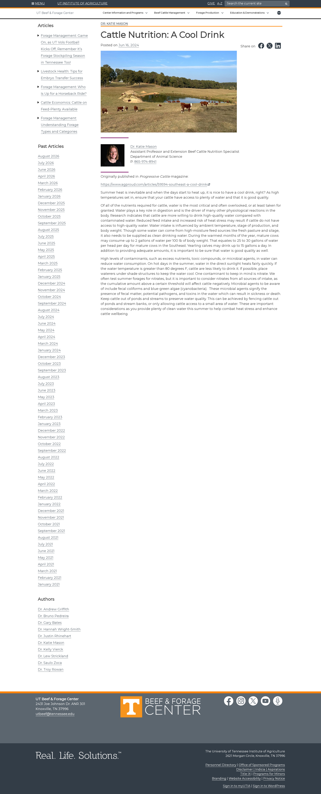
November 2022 (51, 437)
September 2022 (52, 451)
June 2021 (46, 551)
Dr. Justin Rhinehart (54, 636)
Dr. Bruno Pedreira (53, 616)
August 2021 (48, 538)
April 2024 (46, 337)
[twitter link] (253, 701)
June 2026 (46, 170)
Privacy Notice (274, 778)
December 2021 (51, 511)
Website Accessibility (245, 778)
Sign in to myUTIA (236, 786)
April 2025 (46, 257)
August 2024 (48, 310)
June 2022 (46, 471)
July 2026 (46, 163)
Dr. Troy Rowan (51, 669)
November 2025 (51, 210)
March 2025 (48, 263)
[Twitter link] (270, 46)
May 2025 (46, 250)
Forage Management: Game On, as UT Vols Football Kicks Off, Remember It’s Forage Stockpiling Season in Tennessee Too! (64, 49)
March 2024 (48, 344)
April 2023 (46, 404)
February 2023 (50, 417)
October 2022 (49, 444)
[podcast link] (277, 701)
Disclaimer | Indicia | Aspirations (260, 769)
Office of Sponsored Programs (262, 765)
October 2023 (49, 364)
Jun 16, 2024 (129, 45)
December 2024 (51, 283)
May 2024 (46, 330)
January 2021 (49, 584)
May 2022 (46, 477)
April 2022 (46, 484)
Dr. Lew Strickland (53, 656)
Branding (219, 778)
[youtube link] (265, 701)
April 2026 (46, 176)
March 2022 (48, 491)
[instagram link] (241, 701)
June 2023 (46, 390)
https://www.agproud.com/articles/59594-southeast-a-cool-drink (154, 184)
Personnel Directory (220, 765)
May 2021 (45, 558)
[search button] (286, 4)
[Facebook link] (261, 46)
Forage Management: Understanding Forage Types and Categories (60, 125)
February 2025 (50, 270)
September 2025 (52, 223)
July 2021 (45, 544)
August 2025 (48, 230)
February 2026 (50, 190)
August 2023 (48, 377)
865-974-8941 (145, 162)
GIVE (211, 3)
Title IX (245, 774)
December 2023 (51, 357)
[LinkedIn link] (278, 46)
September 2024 (52, 303)
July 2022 (46, 464)
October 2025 (49, 216)
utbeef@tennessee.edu (55, 714)
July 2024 (46, 317)
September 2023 (52, 370)
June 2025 (46, 243)
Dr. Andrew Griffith (53, 609)
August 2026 (48, 156)
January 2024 (49, 350)
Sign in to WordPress (269, 786)
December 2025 (51, 203)
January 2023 (49, 424)
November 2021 (51, 517)
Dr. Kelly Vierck (50, 649)
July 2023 (46, 384)
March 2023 (48, 410)
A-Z (219, 3)
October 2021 (49, 524)
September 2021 (51, 531)
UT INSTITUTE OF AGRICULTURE (82, 3)
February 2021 (49, 578)
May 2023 (46, 397)
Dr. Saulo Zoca (50, 663)
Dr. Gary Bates (50, 623)
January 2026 (49, 196)
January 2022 (49, 504)
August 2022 (48, 457)
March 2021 (47, 571)
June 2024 (47, 323)
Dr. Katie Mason (51, 643)
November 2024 (51, 290)
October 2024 (49, 297)
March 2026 (48, 183)
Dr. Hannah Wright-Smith (59, 629)
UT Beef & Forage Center (55, 13)
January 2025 (49, 277)
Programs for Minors (269, 774)
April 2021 (46, 564)
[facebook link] (228, 701)
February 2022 (50, 497)
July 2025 (46, 237)
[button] (38, 3)
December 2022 (51, 430)
